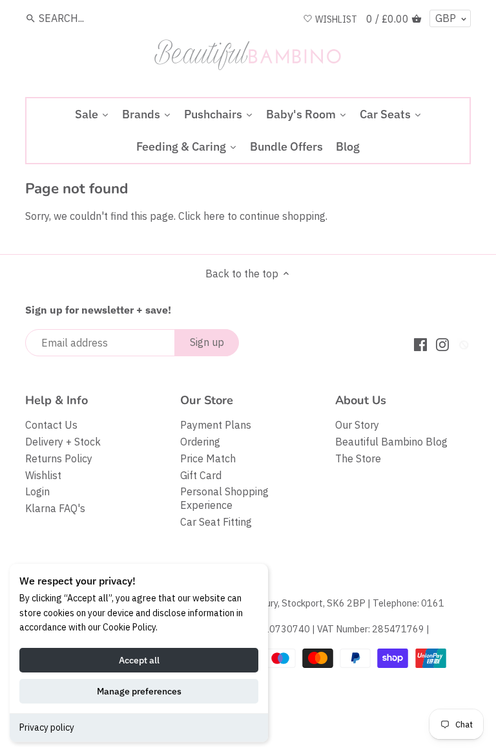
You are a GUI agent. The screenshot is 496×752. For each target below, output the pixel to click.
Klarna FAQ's (55, 508)
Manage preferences (139, 691)
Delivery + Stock (63, 441)
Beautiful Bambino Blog (391, 441)
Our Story (357, 424)
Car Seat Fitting (216, 521)
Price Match (208, 458)
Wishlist (43, 475)
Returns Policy (58, 458)
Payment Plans (215, 424)
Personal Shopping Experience (224, 498)
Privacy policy (46, 727)
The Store (358, 458)
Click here (201, 215)
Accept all (139, 660)
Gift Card (201, 475)
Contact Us (51, 424)
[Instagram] (442, 343)
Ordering (200, 441)
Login (37, 491)
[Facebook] (420, 343)
